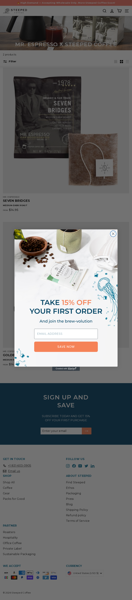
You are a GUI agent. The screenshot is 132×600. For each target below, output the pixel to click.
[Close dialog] (113, 234)
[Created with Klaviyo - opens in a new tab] (66, 369)
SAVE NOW (66, 347)
